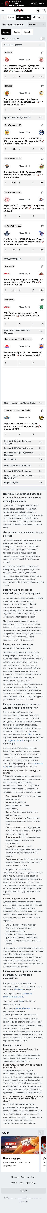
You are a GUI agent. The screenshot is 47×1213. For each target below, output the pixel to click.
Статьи (14, 1183)
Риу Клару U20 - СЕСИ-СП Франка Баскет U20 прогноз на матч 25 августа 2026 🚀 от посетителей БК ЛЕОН (24, 242)
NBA (30, 734)
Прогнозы (25, 1177)
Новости (15, 1177)
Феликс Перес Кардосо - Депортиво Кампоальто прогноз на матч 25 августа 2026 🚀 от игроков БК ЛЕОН (24, 68)
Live (21, 1001)
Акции (33, 1177)
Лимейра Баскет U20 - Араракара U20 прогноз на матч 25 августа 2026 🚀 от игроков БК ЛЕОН (23, 175)
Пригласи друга (12, 1158)
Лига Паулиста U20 (13, 125)
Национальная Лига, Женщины (18, 339)
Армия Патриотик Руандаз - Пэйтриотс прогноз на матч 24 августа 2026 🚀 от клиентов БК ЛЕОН (23, 282)
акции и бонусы (22, 1008)
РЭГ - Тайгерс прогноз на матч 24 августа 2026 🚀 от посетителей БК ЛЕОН (21, 316)
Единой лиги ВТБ (16, 741)
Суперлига (9, 266)
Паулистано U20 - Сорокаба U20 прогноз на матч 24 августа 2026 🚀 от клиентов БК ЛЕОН (24, 208)
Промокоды (31, 1183)
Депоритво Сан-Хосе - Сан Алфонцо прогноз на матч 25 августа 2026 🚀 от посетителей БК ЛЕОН (23, 102)
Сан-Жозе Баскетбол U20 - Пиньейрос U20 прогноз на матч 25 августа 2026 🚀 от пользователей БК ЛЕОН (24, 141)
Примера (8, 52)
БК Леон (19, 989)
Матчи (21, 1183)
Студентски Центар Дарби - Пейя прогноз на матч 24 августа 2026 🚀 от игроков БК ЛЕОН (23, 426)
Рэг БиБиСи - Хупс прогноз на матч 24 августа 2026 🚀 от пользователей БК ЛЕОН (22, 355)
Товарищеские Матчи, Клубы (17, 410)
